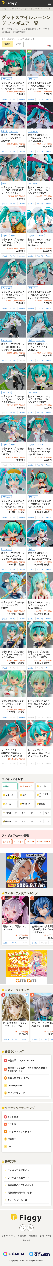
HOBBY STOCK (43, 841)
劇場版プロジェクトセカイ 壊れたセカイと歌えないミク (27, 1069)
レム (10, 1146)
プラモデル (6, 340)
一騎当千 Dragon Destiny (21, 1060)
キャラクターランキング (20, 1108)
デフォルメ (6, 79)
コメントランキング (17, 990)
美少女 (4, 131)
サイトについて (8, 1235)
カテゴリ (43, 786)
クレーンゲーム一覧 (17, 1199)
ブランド (26, 804)
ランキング (27, 786)
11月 (40, 813)
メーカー (24, 9)
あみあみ (4, 99)
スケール (13, 131)
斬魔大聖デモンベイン (18, 1078)
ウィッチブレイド (16, 1092)
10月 (32, 813)
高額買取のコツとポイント (21, 1185)
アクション (33, 79)
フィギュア (14, 9)
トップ (4, 9)
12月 (47, 813)
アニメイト (13, 99)
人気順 (18, 44)
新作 (7, 786)
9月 (23, 813)
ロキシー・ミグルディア (20, 1131)
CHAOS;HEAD (15, 1085)
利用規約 (26, 1240)
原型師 (42, 804)
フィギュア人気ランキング (21, 893)
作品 (24, 795)
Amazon (22, 99)
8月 (16, 813)
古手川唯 (12, 1124)
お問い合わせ (45, 1235)
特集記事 (10, 1161)
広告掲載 (22, 1235)
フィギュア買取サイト (18, 1177)
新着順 (7, 44)
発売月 (8, 821)
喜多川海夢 (13, 1116)
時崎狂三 (12, 1139)
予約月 (8, 813)
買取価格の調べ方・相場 (20, 1192)
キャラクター (44, 795)
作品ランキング (14, 1051)
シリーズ (9, 795)
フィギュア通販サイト (18, 1170)
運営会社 (33, 1235)
